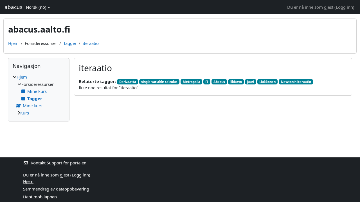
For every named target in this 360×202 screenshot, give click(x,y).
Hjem (13, 43)
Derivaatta (127, 82)
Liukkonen (267, 82)
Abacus (219, 82)
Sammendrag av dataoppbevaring (56, 189)
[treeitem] (39, 95)
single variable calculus (159, 82)
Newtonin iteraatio (296, 82)
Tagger (69, 43)
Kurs (24, 113)
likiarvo (236, 82)
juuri (250, 82)
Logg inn (344, 7)
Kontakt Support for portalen (58, 163)
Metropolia (191, 82)
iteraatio (91, 43)
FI (206, 82)
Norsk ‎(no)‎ (36, 7)
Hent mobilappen (40, 196)
